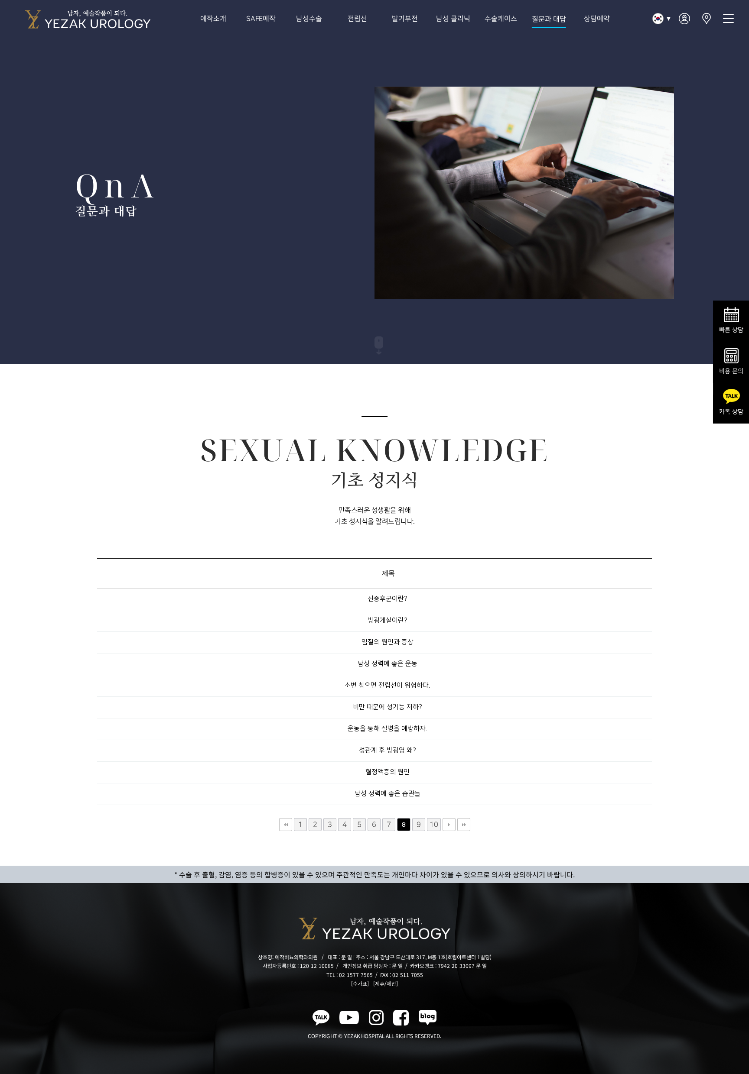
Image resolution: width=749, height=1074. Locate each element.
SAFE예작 (261, 19)
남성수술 (309, 19)
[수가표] (360, 983)
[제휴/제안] (385, 983)
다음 (448, 824)
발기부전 (405, 19)
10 (433, 824)
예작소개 (213, 19)
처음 (285, 824)
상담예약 (597, 19)
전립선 (357, 19)
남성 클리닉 (453, 19)
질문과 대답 (549, 19)
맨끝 (463, 824)
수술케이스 (501, 19)
